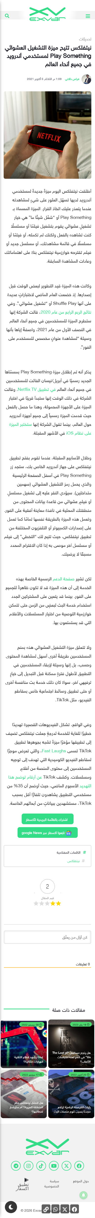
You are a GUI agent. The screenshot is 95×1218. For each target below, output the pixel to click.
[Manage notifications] (83, 1195)
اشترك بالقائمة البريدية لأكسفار (46, 819)
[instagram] (28, 1166)
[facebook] (79, 1166)
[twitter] (66, 1166)
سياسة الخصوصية (51, 1183)
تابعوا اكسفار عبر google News (44, 832)
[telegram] (16, 1166)
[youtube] (54, 1166)
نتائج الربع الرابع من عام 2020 (66, 311)
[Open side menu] (88, 15)
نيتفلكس (73, 860)
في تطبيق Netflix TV (37, 388)
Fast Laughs (54, 750)
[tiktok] (41, 1166)
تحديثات (85, 38)
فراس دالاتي (72, 78)
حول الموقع (81, 1180)
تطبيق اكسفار (22, 1186)
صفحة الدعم (64, 578)
